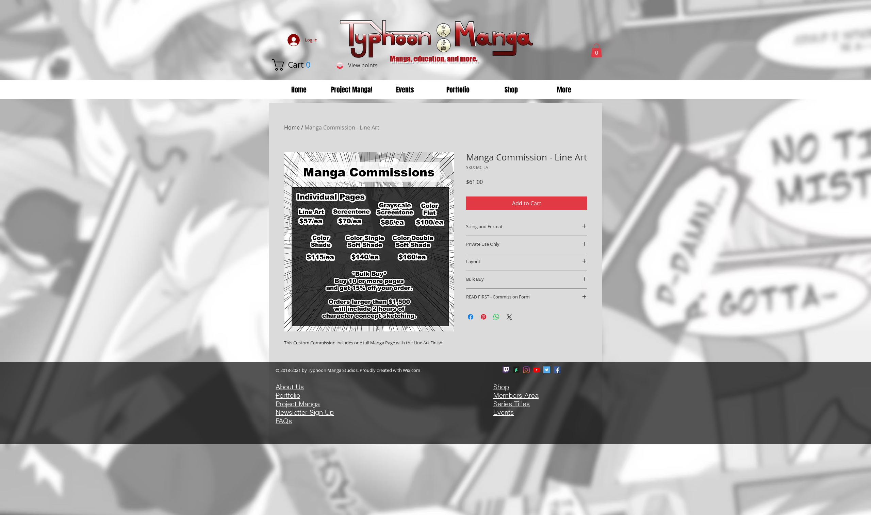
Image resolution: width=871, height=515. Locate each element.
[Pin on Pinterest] (483, 317)
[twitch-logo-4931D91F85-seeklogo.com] (506, 369)
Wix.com (411, 370)
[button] (298, 65)
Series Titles (511, 403)
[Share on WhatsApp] (496, 317)
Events (503, 412)
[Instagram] (526, 369)
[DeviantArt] (516, 369)
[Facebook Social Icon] (557, 369)
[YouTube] (536, 369)
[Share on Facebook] (470, 317)
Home (292, 127)
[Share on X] (509, 317)
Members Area (516, 395)
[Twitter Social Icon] (546, 369)
